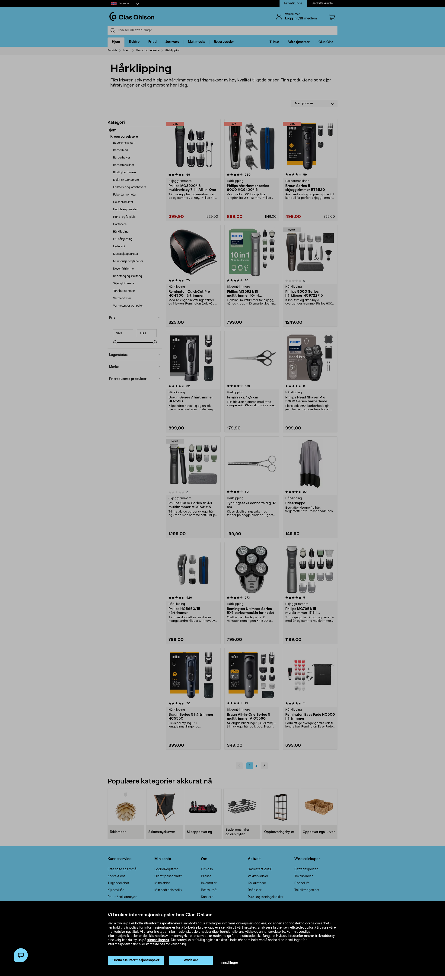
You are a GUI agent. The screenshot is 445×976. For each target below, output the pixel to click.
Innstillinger (229, 962)
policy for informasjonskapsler (152, 927)
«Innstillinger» (158, 940)
